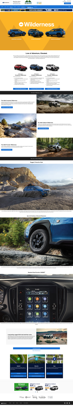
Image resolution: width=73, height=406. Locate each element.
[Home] (6, 2)
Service (15, 6)
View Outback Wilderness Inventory (36, 88)
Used (8, 6)
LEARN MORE (18, 373)
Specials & (11, 6)
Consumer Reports (51, 387)
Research (18, 6)
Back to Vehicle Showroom (36, 350)
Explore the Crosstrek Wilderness (7, 107)
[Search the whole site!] (71, 7)
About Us (35, 6)
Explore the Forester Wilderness (6, 149)
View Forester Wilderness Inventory (52, 88)
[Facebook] (65, 403)
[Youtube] (69, 403)
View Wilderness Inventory (36, 348)
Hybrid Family (21, 387)
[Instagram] (67, 403)
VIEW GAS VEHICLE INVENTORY (54, 373)
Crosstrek (36, 387)
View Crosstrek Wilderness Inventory (20, 88)
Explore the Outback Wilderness (43, 128)
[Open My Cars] (69, 6)
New (5, 6)
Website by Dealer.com (4, 403)
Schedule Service (67, 3)
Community (23, 6)
